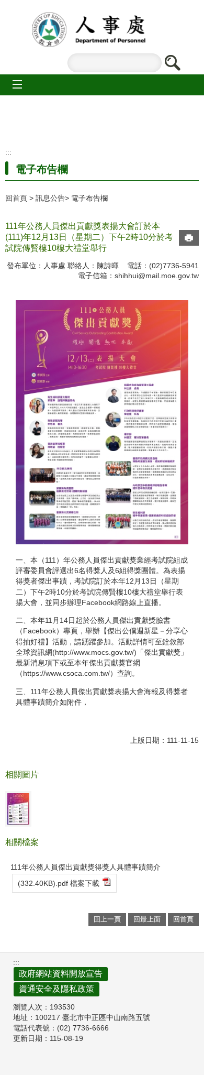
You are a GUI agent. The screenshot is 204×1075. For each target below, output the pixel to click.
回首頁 (16, 198)
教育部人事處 (102, 29)
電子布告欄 (89, 198)
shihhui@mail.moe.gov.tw (157, 275)
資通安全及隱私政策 (56, 988)
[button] (172, 63)
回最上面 (147, 919)
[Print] (189, 238)
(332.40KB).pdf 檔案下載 (58, 883)
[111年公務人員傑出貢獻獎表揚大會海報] (18, 809)
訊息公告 (50, 198)
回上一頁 (107, 919)
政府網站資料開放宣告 (61, 973)
